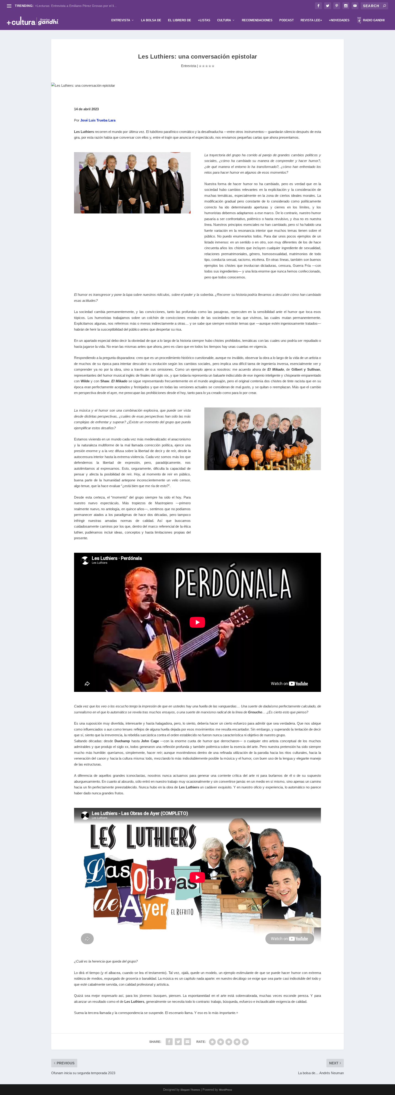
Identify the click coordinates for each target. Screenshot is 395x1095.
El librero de (179, 20)
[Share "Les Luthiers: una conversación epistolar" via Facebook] (169, 1041)
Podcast (286, 20)
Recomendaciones (257, 20)
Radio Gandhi (373, 20)
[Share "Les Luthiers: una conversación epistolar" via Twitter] (178, 1041)
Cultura (224, 20)
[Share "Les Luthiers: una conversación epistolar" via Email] (187, 1041)
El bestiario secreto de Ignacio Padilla (62, 6)
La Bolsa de (151, 20)
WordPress (225, 1089)
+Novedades (339, 20)
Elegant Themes (190, 1089)
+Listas (204, 20)
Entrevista (120, 20)
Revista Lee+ (311, 20)
